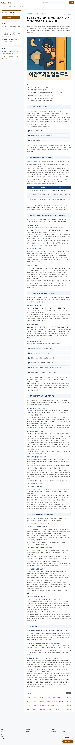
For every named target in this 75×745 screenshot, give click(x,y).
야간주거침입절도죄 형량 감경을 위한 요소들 (41, 95)
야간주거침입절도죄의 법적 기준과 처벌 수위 (41, 90)
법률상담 (49, 506)
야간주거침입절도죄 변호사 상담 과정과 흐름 (41, 98)
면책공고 (10, 7)
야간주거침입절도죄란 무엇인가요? (38, 87)
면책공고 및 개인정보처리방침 (58, 731)
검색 (72, 2)
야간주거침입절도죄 (32, 162)
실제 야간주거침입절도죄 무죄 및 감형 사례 (40, 101)
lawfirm (22, 7)
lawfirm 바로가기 (11, 17)
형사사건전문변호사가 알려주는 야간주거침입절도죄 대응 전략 (45, 92)
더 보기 (68, 693)
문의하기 (16, 7)
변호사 (31, 410)
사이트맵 (3, 738)
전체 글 (3, 734)
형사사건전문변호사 (32, 234)
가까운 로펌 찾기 (67, 737)
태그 (5, 7)
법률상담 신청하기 (68, 741)
